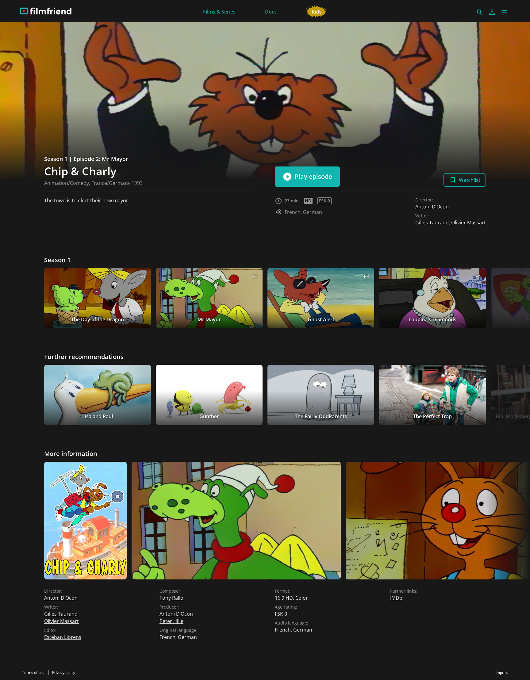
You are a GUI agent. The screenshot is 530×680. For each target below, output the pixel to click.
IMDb (396, 597)
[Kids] (317, 11)
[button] (504, 12)
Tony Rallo (171, 597)
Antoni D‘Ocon (432, 206)
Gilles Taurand (432, 222)
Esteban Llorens (62, 637)
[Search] (480, 12)
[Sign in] (492, 12)
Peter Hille (171, 621)
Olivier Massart (468, 222)
